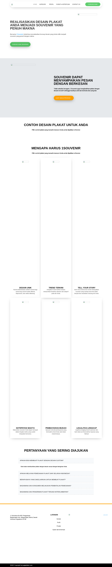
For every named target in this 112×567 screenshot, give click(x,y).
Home (35, 4)
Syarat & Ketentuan (63, 4)
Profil (51, 4)
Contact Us (76, 4)
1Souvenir (19, 34)
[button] (56, 548)
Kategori (42, 4)
